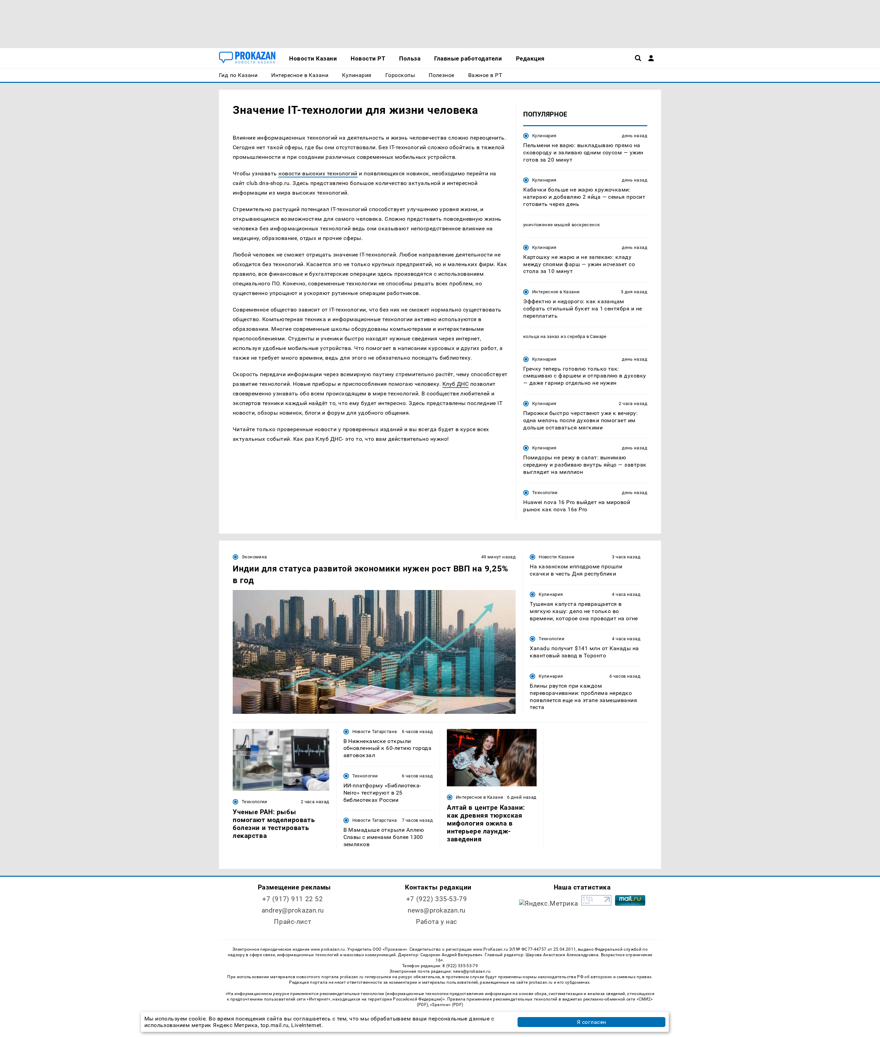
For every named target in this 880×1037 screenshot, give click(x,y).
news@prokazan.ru (436, 910)
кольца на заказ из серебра (554, 336)
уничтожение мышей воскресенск (561, 224)
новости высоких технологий (317, 173)
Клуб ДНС (455, 384)
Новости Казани (556, 556)
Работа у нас (436, 922)
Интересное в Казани (556, 291)
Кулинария (544, 135)
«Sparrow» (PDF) (446, 1004)
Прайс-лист (292, 922)
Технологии (545, 492)
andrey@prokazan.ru (293, 910)
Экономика (254, 556)
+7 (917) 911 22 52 (292, 899)
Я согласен (591, 1022)
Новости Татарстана (374, 731)
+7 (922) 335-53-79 (436, 899)
